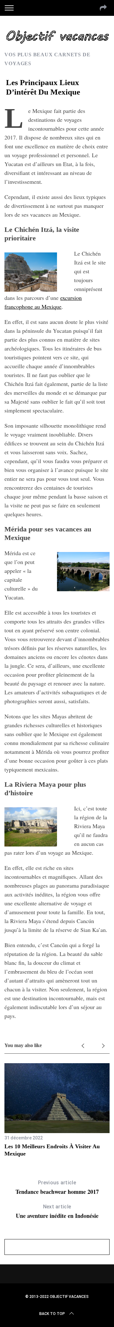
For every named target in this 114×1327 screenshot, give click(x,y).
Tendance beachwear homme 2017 (57, 1188)
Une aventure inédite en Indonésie (57, 1212)
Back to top (52, 1313)
